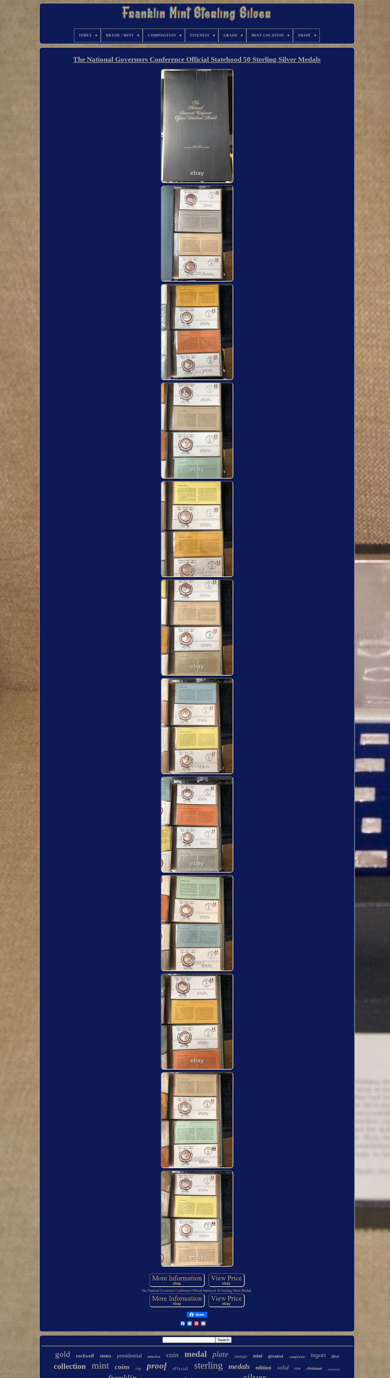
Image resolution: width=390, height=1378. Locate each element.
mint (100, 1365)
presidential (129, 1356)
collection (70, 1366)
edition (264, 1368)
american (334, 1369)
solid (283, 1367)
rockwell (85, 1356)
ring (138, 1369)
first (335, 1356)
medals (239, 1366)
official (180, 1369)
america (154, 1356)
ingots (318, 1355)
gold (62, 1354)
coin (172, 1355)
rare (297, 1368)
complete (297, 1357)
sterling (208, 1365)
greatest (275, 1356)
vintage (240, 1356)
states (105, 1356)
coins (122, 1367)
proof (157, 1366)
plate (220, 1354)
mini (257, 1356)
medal (195, 1354)
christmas (314, 1368)
